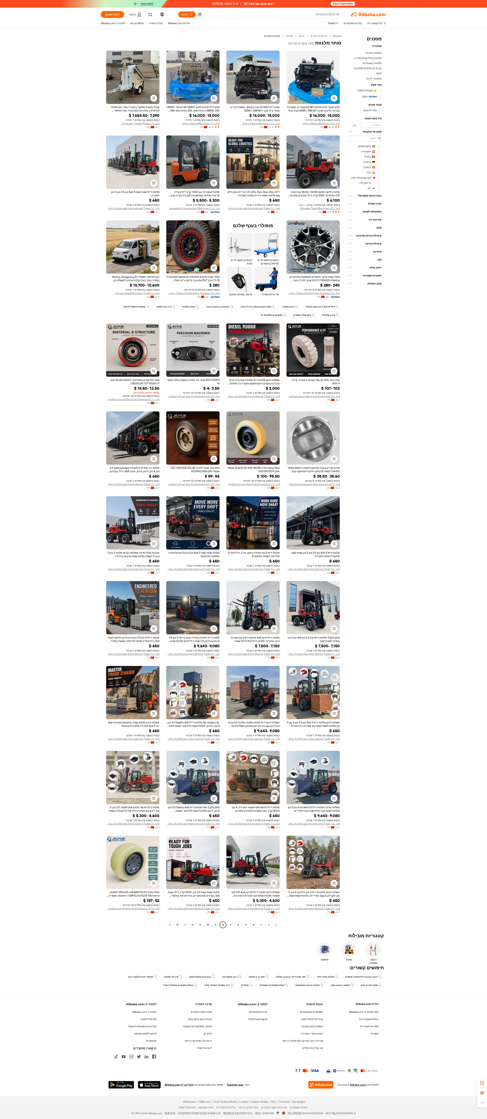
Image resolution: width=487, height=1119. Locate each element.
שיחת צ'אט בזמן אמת (200, 1019)
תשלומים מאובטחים (311, 1011)
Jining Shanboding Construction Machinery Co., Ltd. (193, 208)
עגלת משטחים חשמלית (272, 985)
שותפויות (151, 1040)
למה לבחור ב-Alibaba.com (364, 1011)
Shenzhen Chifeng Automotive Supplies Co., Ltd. (313, 293)
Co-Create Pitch (369, 1019)
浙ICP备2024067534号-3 (341, 1113)
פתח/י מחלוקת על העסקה (197, 1026)
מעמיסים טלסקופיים (271, 315)
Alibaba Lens (358, 1084)
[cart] (150, 15)
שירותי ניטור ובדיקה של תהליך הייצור (302, 1040)
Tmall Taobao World (224, 1101)
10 (208, 924)
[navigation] (365, 481)
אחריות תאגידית (369, 1026)
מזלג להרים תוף (369, 985)
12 (192, 924)
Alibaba (337, 35)
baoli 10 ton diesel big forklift (256, 306)
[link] (482, 1083)
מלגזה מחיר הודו (325, 977)
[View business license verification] (278, 1113)
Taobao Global (259, 1101)
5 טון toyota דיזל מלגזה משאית (361, 977)
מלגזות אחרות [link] (272, 35)
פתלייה (245, 985)
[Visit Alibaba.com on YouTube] (123, 1056)
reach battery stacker (218, 306)
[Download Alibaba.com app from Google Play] (121, 1085)
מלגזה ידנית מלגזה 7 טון (140, 977)
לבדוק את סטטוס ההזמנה (142, 1026)
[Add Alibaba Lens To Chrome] (320, 1085)
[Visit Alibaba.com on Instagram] (131, 1056)
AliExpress (189, 1101)
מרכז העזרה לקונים (201, 1011)
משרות (375, 1033)
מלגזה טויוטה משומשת (307, 985)
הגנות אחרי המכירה (312, 1033)
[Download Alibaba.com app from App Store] (149, 1085)
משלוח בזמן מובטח (312, 1026)
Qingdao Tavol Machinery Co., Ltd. (320, 208)
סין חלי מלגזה (171, 977)
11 (200, 924)
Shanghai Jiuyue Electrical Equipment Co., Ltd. (313, 396)
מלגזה (289, 35)
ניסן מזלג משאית (302, 315)
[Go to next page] (169, 924)
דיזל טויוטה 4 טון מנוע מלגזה (320, 306)
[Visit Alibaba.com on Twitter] (139, 1056)
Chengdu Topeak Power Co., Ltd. (140, 123)
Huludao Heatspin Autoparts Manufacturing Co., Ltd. (313, 484)
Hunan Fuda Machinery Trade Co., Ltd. (137, 293)
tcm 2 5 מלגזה (163, 306)
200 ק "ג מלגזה (257, 977)
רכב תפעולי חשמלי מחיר (217, 985)
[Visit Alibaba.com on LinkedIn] (146, 1056)
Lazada (244, 1101)
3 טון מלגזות (328, 315)
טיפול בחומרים (318, 35)
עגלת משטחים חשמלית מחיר (177, 985)
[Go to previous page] (276, 924)
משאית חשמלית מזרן (134, 306)
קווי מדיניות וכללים (312, 1048)
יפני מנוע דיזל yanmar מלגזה (291, 977)
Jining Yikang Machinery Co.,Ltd (321, 123)
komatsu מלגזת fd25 (200, 977)
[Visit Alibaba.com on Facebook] (154, 1056)
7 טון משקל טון (230, 977)
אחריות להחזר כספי (312, 1019)
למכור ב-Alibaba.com (144, 1011)
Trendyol (284, 1101)
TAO (273, 1101)
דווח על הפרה (204, 1048)
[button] (199, 14)
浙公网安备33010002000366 (305, 1113)
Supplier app (235, 1084)
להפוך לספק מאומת (145, 1033)
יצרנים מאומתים (258, 1011)
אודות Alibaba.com (367, 1003)
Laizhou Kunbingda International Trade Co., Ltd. (253, 208)
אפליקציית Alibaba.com (179, 1084)
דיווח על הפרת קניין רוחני (198, 1040)
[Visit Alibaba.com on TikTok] (116, 1056)
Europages (298, 1101)
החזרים (208, 1033)
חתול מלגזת (188, 306)
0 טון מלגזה (288, 306)
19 (177, 924)
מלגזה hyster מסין (340, 985)
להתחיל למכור (148, 1019)
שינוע (302, 35)
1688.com (204, 1101)
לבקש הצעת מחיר (257, 1019)
